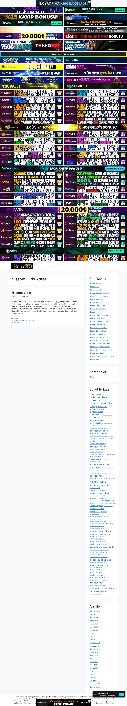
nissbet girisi (96, 476)
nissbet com (96, 467)
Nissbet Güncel (95, 488)
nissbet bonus (95, 438)
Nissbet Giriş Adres (28, 320)
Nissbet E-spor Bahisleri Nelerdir (102, 356)
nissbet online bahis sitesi (96, 523)
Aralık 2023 (94, 668)
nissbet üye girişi (105, 580)
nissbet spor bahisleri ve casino (97, 554)
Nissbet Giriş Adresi (99, 485)
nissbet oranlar (108, 523)
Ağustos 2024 (95, 643)
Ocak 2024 (94, 665)
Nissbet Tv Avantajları (98, 334)
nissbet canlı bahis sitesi (98, 449)
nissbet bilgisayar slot (107, 436)
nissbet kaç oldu (96, 506)
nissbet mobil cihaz (94, 514)
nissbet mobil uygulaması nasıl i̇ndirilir (99, 516)
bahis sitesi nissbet (99, 397)
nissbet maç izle (97, 508)
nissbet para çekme (97, 539)
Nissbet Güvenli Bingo (98, 331)
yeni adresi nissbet (98, 591)
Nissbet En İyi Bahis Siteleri (100, 347)
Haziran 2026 (95, 611)
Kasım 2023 (94, 671)
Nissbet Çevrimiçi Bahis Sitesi (101, 350)
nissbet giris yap (109, 478)
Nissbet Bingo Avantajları (99, 340)
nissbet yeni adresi (96, 572)
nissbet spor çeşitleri (95, 557)
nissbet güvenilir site (94, 498)
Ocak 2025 (94, 627)
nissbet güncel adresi (99, 493)
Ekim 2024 (93, 636)
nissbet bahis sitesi (99, 430)
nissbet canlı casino (96, 452)
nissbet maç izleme (98, 511)
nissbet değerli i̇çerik (109, 468)
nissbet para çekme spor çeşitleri (97, 541)
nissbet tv (104, 557)
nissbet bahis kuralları (107, 423)
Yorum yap (17, 322)
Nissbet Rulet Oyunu (97, 299)
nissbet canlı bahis (99, 446)
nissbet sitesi (104, 550)
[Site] (31, 93)
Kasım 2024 (94, 633)
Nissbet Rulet (95, 359)
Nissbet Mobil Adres (97, 306)
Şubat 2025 (94, 624)
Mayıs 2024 (94, 652)
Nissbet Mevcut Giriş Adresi (100, 344)
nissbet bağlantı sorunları (98, 433)
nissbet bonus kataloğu (107, 438)
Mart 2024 (93, 659)
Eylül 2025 (93, 614)
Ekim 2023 (93, 674)
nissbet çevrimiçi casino (98, 577)
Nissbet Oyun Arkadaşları (99, 321)
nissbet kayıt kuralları (97, 503)
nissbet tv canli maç (100, 559)
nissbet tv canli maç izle (98, 562)
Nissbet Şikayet (95, 588)
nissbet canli (95, 441)
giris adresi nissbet (97, 400)
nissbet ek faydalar (94, 470)
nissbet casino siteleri (95, 461)
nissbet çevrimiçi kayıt (95, 580)
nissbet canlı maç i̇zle (97, 456)
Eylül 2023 (93, 678)
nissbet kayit (108, 501)
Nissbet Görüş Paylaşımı (99, 296)
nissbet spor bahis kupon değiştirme (98, 552)
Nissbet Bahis (95, 423)
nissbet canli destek (98, 444)
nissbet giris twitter (96, 478)
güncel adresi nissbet (97, 409)
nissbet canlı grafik (110, 454)
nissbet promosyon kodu (102, 547)
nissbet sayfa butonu (94, 550)
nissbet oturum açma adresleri (97, 526)
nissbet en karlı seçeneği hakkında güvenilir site (101, 473)
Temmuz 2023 (95, 684)
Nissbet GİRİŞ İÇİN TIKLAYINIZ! (63, 54)
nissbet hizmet (103, 498)
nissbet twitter (94, 565)
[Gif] (63, 127)
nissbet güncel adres (98, 490)
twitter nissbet (108, 588)
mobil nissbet (95, 417)
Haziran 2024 (95, 649)
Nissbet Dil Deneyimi (97, 318)
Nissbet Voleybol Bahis (98, 302)
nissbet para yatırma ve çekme (97, 536)
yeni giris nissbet (95, 594)
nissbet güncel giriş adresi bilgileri (98, 496)
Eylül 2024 (93, 640)
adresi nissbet (95, 394)
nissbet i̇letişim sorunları (95, 501)
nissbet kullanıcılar (108, 506)
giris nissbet (106, 403)
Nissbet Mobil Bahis (97, 353)
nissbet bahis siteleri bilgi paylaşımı (98, 428)
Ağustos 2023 (95, 681)
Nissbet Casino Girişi (97, 325)
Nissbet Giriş (21, 293)
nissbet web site (104, 565)
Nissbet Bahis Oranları (98, 309)
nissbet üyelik (96, 582)
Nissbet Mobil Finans (97, 290)
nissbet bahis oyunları (95, 425)
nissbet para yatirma (101, 531)
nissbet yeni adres (96, 570)
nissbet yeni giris (97, 575)
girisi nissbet (95, 403)
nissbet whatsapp (97, 567)
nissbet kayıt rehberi (110, 503)
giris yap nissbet (98, 406)
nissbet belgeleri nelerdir (95, 436)
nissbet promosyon (98, 544)
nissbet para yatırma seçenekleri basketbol (100, 534)
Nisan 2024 (94, 655)
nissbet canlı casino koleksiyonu (97, 454)
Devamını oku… (19, 313)
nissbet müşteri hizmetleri (98, 521)
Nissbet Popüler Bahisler (99, 315)
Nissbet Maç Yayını (97, 337)
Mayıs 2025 (94, 621)
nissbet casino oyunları (99, 459)
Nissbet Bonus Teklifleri (98, 328)
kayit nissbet (95, 415)
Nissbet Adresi (95, 284)
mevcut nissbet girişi (107, 415)
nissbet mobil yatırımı (95, 519)
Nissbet (16, 318)
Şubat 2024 (94, 662)
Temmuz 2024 (95, 646)
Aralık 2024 (94, 630)
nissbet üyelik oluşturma (98, 585)
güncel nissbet (96, 412)
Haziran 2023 (95, 687)
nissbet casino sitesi (99, 464)
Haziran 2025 (95, 617)
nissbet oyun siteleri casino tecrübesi (98, 528)
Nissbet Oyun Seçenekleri (99, 293)
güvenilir (106, 412)
